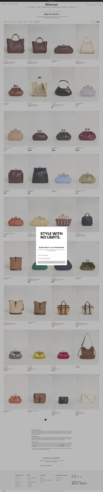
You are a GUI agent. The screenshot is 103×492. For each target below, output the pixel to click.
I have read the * (44, 258)
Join (51, 262)
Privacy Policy (47, 258)
